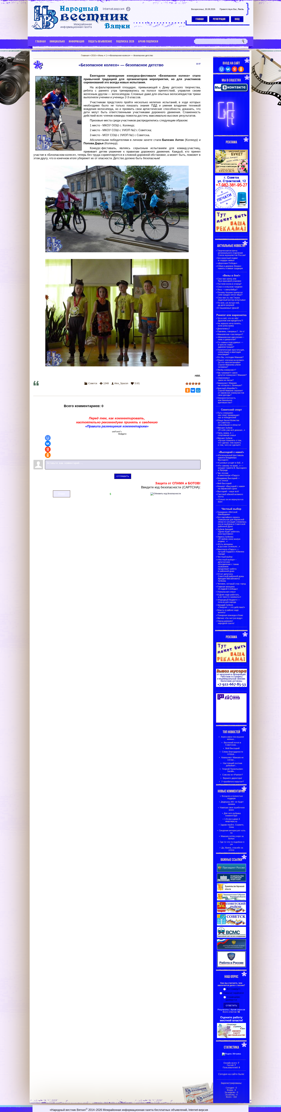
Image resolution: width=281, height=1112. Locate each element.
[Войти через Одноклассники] (48, 455)
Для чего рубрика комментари (232, 814)
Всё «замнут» (233, 989)
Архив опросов (238, 1009)
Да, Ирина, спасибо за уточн (232, 849)
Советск (92, 383)
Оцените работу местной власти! (231, 1019)
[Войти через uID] (48, 438)
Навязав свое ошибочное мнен (232, 808)
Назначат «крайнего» (233, 993)
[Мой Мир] (198, 390)
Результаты (223, 1009)
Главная (200, 19)
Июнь (100, 55)
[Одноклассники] (187, 390)
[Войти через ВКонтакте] (48, 443)
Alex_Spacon (121, 383)
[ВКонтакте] (193, 390)
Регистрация (219, 19)
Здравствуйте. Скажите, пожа (232, 826)
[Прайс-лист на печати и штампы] (231, 207)
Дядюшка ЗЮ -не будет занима (232, 803)
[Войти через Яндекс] (48, 449)
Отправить (122, 476)
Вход (237, 19)
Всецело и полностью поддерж (232, 797)
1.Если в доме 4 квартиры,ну (232, 820)
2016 (93, 55)
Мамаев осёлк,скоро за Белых (232, 837)
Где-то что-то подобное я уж (232, 843)
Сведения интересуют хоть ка (232, 831)
